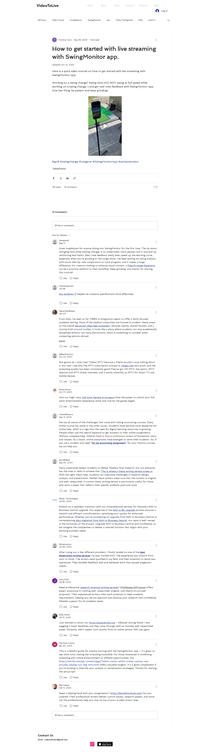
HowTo (152, 20)
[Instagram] (92, 744)
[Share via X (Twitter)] (60, 178)
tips (108, 20)
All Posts (42, 20)
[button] (168, 20)
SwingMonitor (94, 20)
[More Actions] (156, 242)
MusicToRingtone (124, 20)
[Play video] (105, 126)
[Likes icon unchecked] (61, 278)
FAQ (140, 20)
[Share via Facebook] (53, 178)
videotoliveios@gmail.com (56, 739)
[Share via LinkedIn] (67, 178)
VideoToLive (58, 20)
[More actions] (156, 40)
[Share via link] (74, 178)
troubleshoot (76, 20)
